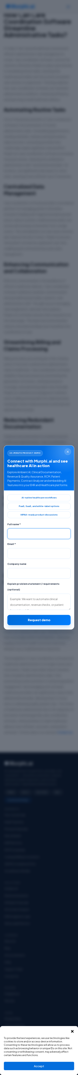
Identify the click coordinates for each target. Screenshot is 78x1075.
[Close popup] (68, 452)
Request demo (39, 620)
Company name (16, 564)
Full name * (14, 524)
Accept (39, 1066)
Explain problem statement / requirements (33, 587)
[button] (72, 1031)
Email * (11, 544)
